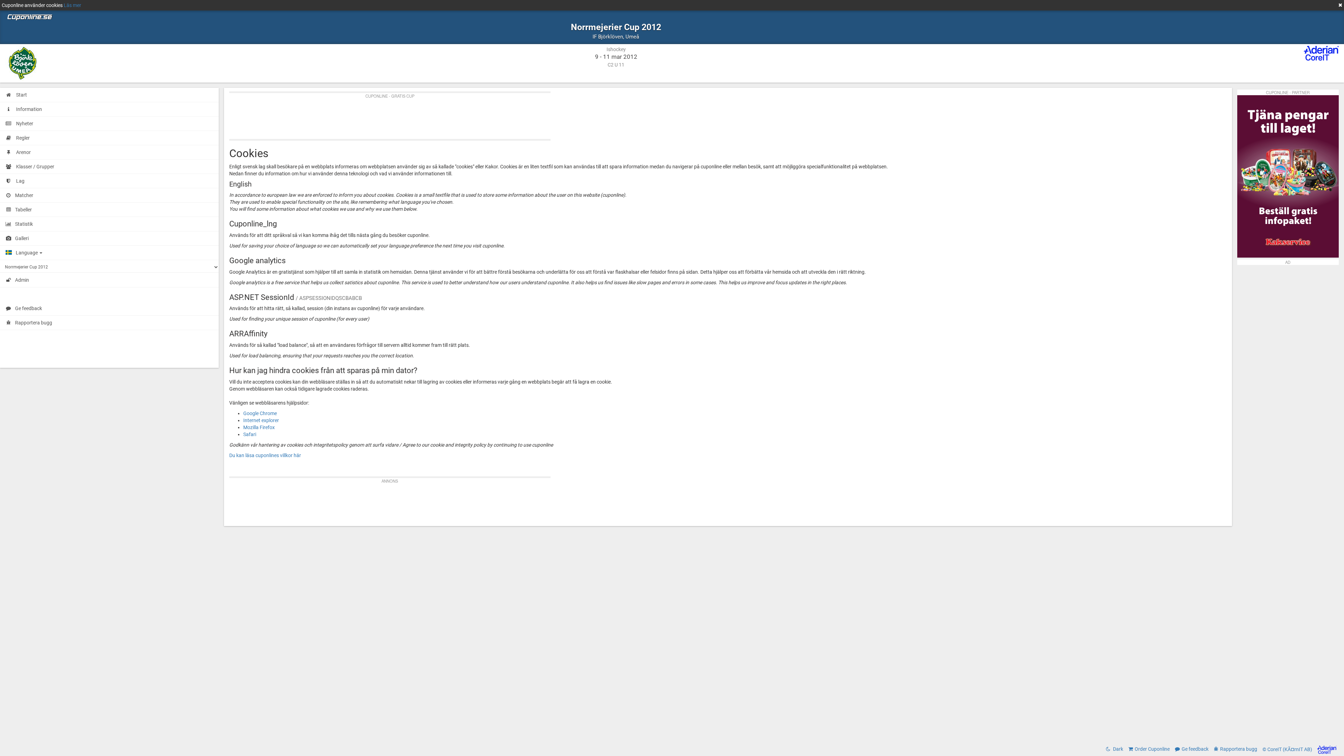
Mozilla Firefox (259, 427)
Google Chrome (260, 413)
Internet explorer (261, 420)
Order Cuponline (1152, 749)
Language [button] (27, 252)
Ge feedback (28, 308)
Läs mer (72, 5)
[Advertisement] (439, 114)
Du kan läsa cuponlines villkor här (265, 455)
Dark (1117, 749)
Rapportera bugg (33, 323)
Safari (249, 434)
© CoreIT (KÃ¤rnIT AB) (1287, 749)
